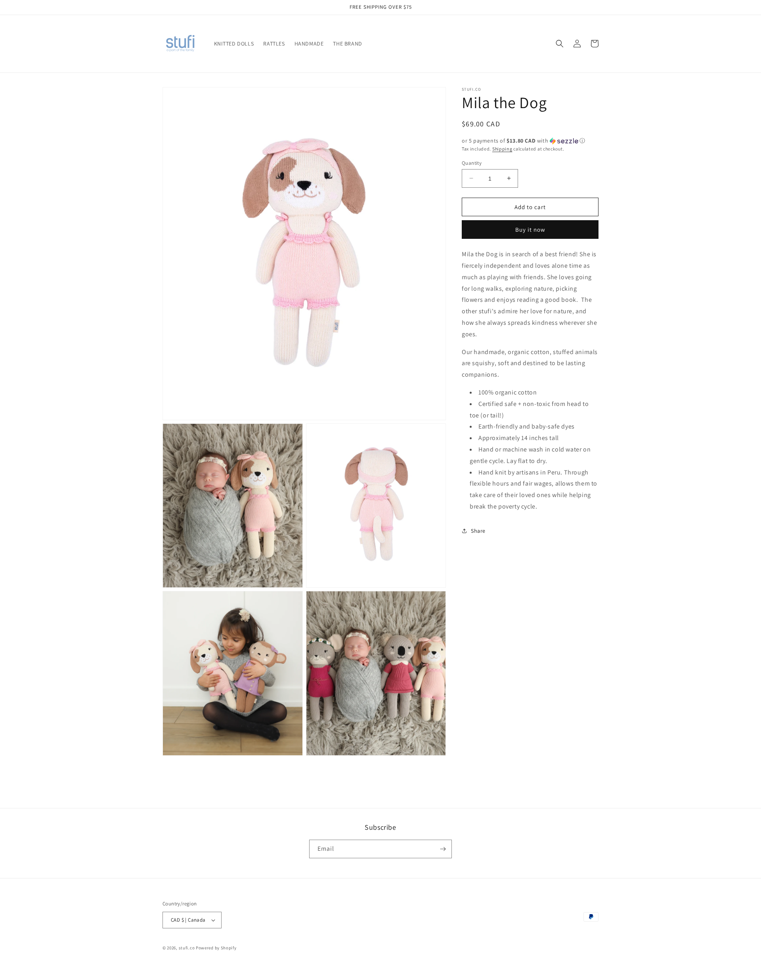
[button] (559, 43)
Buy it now (530, 229)
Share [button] (478, 530)
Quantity (472, 162)
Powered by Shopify (216, 948)
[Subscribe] (442, 849)
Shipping (502, 149)
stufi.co (187, 948)
